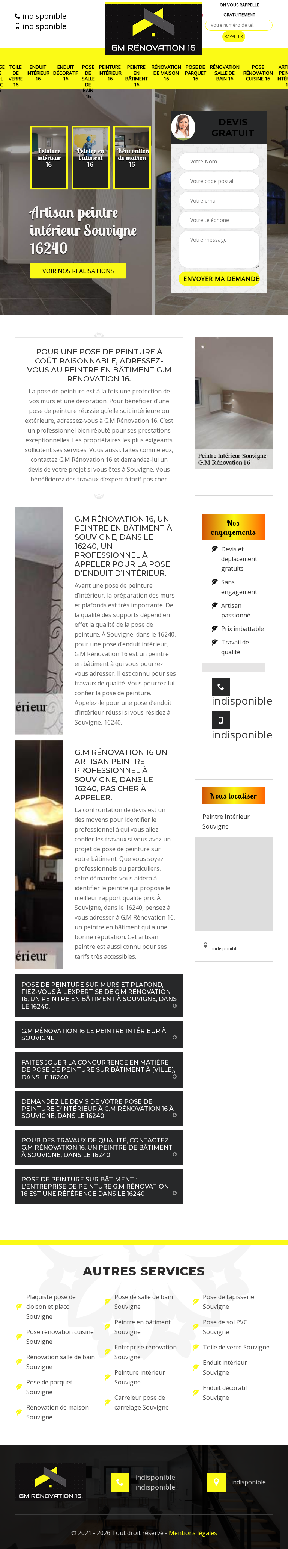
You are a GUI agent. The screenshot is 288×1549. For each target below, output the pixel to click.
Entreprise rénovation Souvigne (145, 1352)
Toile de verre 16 (16, 76)
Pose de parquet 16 (195, 73)
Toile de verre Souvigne (236, 1347)
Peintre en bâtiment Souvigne (142, 1327)
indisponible (43, 16)
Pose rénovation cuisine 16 (258, 73)
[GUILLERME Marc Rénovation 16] (153, 28)
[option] (49, 158)
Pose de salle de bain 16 (88, 82)
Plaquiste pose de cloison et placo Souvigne (51, 1307)
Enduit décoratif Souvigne (225, 1393)
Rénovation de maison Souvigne (57, 1412)
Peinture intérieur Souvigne (139, 1377)
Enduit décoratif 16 (65, 73)
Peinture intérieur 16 (110, 73)
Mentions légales (193, 1533)
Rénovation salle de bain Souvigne (60, 1362)
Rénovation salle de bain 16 (225, 73)
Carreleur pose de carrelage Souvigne (141, 1402)
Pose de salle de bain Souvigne (143, 1302)
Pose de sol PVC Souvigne (225, 1327)
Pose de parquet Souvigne (49, 1387)
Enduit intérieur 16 (38, 73)
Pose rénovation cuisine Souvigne (60, 1337)
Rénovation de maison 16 (166, 73)
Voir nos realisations (78, 271)
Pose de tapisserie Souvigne (228, 1302)
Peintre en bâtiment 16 (136, 76)
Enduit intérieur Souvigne (225, 1367)
